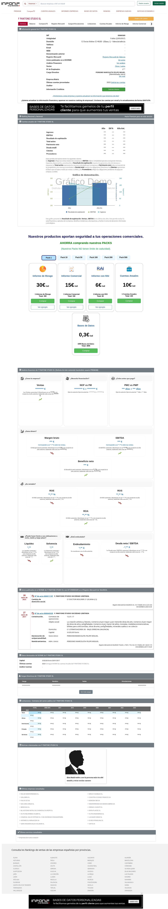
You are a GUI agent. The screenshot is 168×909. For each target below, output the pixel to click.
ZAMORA (91, 890)
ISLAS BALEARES (130, 871)
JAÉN (15, 874)
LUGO (90, 877)
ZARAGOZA (128, 890)
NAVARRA (128, 880)
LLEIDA (52, 877)
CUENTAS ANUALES (48, 11)
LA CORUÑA (54, 874)
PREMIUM (17, 11)
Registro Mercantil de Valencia (114, 57)
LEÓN (15, 877)
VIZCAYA (53, 890)
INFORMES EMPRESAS (69, 11)
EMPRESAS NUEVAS (123, 11)
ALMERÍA (128, 858)
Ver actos (121, 60)
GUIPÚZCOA (17, 871)
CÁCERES (53, 863)
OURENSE (16, 882)
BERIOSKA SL (25, 807)
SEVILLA (90, 885)
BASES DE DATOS (90, 11)
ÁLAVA (15, 858)
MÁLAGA (16, 880)
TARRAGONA (17, 888)
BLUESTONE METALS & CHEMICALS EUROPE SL (37, 810)
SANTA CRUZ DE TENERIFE (22, 885)
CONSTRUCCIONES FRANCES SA (100, 797)
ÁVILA (52, 860)
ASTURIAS (16, 860)
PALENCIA (53, 882)
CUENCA (16, 869)
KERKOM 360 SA (94, 800)
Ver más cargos (86, 692)
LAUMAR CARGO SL (95, 817)
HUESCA (90, 871)
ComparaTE (31, 11)
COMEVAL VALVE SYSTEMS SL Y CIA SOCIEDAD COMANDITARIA (42, 817)
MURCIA (90, 880)
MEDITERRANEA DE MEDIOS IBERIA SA (102, 804)
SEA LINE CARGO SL (27, 804)
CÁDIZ (90, 863)
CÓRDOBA (128, 866)
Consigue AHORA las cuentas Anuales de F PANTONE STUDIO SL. (67, 664)
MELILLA (53, 880)
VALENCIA (128, 888)
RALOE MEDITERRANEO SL (30, 794)
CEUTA (52, 866)
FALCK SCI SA (25, 800)
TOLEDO (90, 888)
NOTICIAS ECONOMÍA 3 (145, 11)
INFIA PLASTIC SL (95, 810)
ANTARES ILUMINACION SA (30, 820)
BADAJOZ (91, 860)
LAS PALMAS (129, 874)
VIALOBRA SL (25, 797)
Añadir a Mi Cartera (141, 18)
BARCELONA (129, 860)
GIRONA (53, 869)
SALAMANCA (129, 882)
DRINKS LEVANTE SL (96, 807)
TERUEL (53, 888)
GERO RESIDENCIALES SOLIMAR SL (32, 824)
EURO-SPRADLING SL (96, 820)
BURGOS (16, 863)
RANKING (106, 11)
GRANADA (91, 869)
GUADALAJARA (130, 869)
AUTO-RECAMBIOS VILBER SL (31, 814)
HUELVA (53, 871)
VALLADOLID (17, 890)
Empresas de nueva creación (28, 837)
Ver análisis (121, 63)
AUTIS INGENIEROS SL (96, 814)
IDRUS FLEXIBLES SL (96, 794)
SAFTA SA (92, 824)
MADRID (127, 877)
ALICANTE (91, 858)
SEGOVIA (53, 885)
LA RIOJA (90, 874)
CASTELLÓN (17, 866)
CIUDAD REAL (92, 866)
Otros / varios (120, 66)
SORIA (127, 885)
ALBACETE (53, 858)
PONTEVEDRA (92, 882)
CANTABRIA (128, 863)
